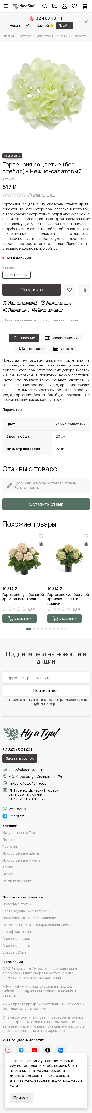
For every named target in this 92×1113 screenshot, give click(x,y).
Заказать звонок (20, 758)
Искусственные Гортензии (60, 320)
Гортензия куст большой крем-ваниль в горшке (23, 596)
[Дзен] (47, 1050)
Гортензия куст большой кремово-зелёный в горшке (68, 599)
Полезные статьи (17, 904)
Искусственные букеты (21, 860)
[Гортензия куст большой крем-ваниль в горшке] (23, 558)
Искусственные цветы (52, 36)
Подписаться (46, 690)
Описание (27, 337)
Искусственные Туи (18, 833)
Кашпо (7, 867)
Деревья (9, 839)
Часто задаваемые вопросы (25, 911)
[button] (28, 629)
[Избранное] (69, 290)
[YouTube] (34, 1050)
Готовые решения (17, 881)
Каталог (25, 36)
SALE (6, 888)
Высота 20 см (16, 274)
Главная (8, 36)
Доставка (35, 348)
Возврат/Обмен (15, 952)
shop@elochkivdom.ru (26, 769)
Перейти (65, 25)
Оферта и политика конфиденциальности (37, 925)
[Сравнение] (84, 290)
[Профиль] (64, 6)
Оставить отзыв (46, 504)
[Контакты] (55, 6)
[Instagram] (7, 1050)
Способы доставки (18, 938)
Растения (10, 846)
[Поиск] (45, 6)
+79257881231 (17, 749)
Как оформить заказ (19, 932)
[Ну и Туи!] (24, 6)
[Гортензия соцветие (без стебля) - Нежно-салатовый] (46, 95)
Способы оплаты (16, 945)
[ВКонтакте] (60, 1050)
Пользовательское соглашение (29, 918)
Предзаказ (31, 290)
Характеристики (65, 337)
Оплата (67, 348)
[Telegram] (21, 1050)
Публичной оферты (46, 704)
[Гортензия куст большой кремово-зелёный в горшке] (68, 558)
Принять (21, 1098)
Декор (7, 874)
